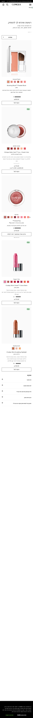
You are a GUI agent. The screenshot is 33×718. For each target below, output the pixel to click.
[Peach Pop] (25, 217)
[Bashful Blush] (12, 82)
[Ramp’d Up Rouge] (15, 282)
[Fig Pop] (5, 217)
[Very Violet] (18, 282)
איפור (29, 32)
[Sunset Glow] (21, 82)
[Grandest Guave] (28, 282)
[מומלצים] (9, 37)
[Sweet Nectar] (25, 149)
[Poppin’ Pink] (5, 282)
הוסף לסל (16, 103)
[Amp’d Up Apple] (8, 282)
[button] (3, 5)
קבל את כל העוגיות (9, 715)
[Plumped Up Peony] (21, 282)
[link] (16, 58)
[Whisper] (21, 149)
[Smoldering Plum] (15, 82)
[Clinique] (16, 4)
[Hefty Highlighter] (16, 348)
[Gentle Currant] (8, 149)
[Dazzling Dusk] (13, 348)
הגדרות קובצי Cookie (21, 715)
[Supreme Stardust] (20, 348)
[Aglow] (18, 82)
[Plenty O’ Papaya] (25, 282)
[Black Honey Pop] (8, 217)
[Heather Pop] (18, 217)
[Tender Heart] (15, 149)
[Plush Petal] (18, 149)
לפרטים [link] (3, 1)
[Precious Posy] (25, 82)
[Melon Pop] (28, 217)
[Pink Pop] (22, 217)
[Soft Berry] (12, 149)
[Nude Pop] (12, 217)
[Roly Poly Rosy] (11, 282)
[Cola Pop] (15, 217)
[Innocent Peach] (8, 82)
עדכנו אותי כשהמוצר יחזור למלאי (16, 234)
